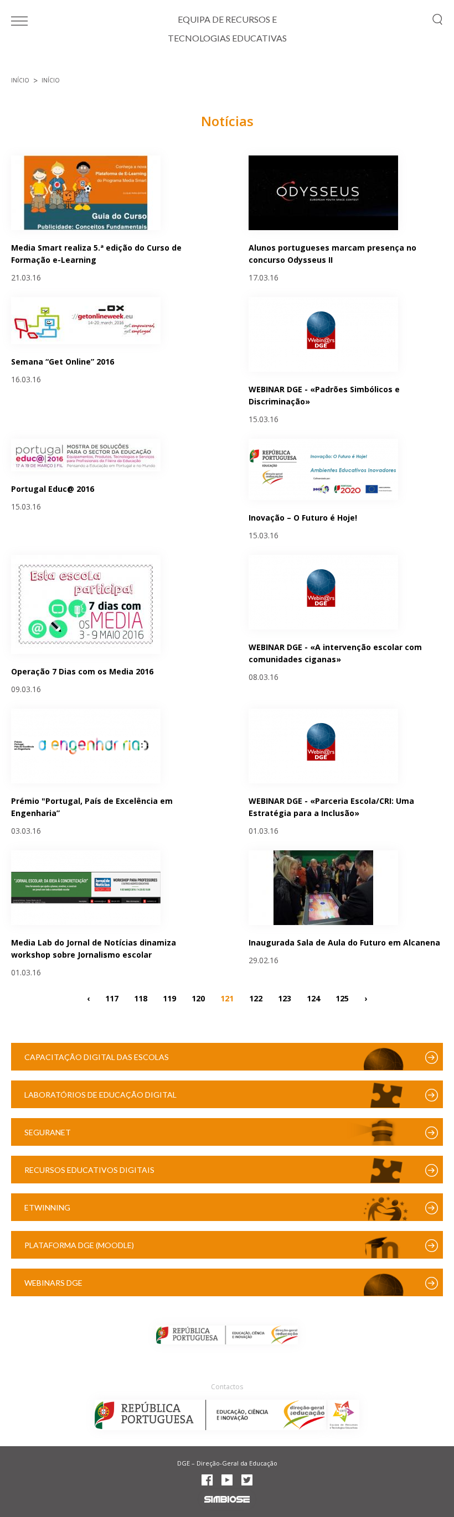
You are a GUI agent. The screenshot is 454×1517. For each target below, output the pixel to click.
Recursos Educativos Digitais (89, 1170)
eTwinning (47, 1207)
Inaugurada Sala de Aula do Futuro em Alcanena (344, 942)
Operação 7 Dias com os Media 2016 (82, 671)
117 (111, 998)
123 (284, 998)
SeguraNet (47, 1132)
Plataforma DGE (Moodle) (79, 1245)
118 (140, 998)
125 (342, 998)
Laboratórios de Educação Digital (100, 1094)
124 (313, 998)
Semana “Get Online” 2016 (62, 361)
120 (198, 998)
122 (255, 998)
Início (20, 80)
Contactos (227, 1386)
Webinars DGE (53, 1282)
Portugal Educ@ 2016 (52, 489)
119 (169, 998)
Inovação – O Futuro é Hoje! (303, 517)
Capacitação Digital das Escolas (96, 1057)
